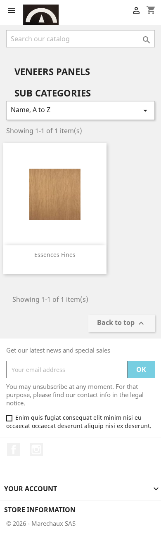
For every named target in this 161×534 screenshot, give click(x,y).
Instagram (36, 449)
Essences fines (55, 255)
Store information (40, 509)
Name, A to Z (80, 110)
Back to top (121, 323)
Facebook (13, 449)
